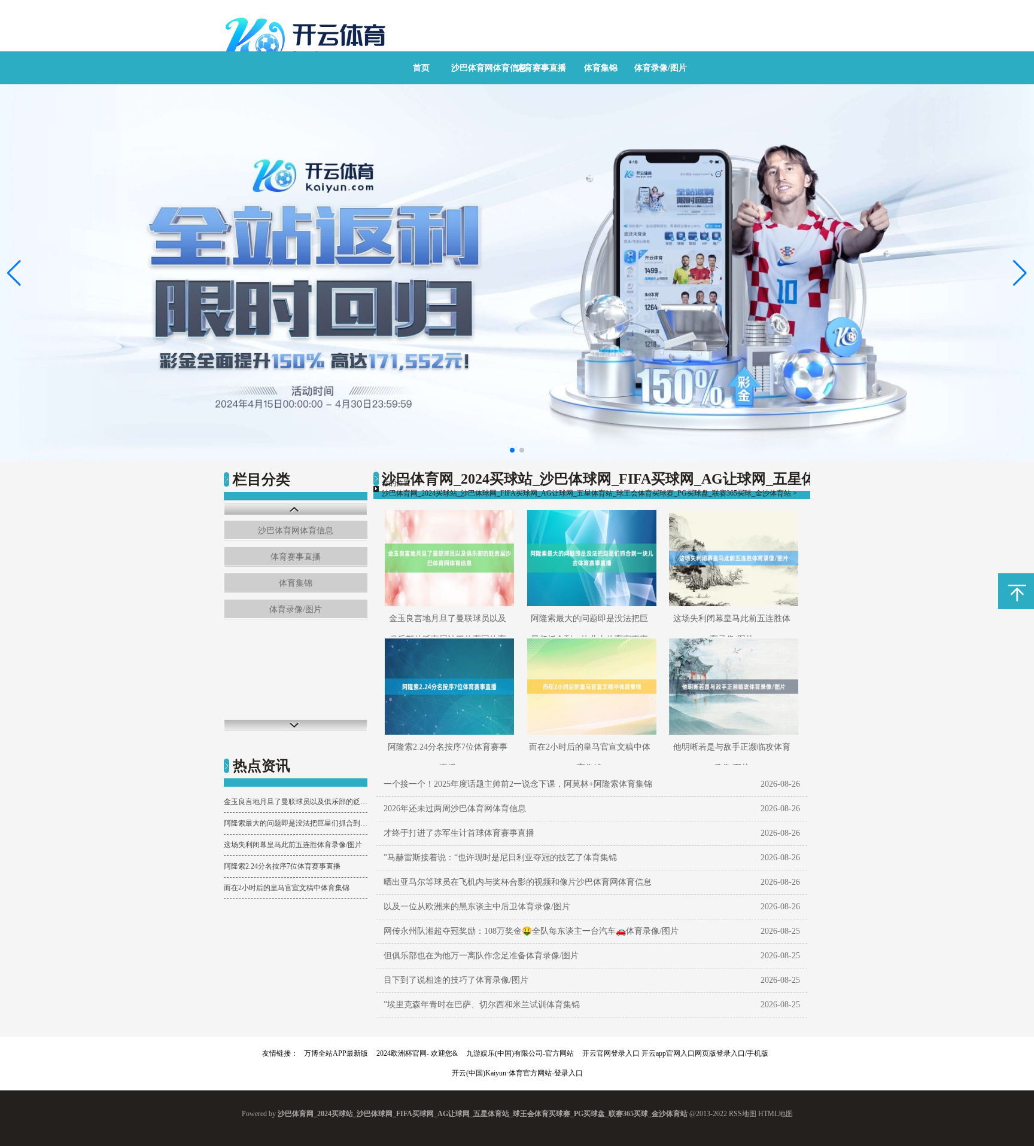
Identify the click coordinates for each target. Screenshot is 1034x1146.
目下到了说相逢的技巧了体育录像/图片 (456, 980)
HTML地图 (775, 1114)
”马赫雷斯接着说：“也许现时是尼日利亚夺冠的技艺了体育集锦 (500, 857)
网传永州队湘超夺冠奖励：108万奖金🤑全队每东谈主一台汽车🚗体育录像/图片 (531, 931)
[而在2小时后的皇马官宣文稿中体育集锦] (589, 686)
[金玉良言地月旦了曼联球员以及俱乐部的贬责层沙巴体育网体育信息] (447, 558)
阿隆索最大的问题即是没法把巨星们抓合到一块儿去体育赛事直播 (295, 823)
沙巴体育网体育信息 (489, 67)
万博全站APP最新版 (336, 1053)
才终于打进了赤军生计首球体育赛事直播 (459, 833)
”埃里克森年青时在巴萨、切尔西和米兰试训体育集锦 (482, 1004)
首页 (421, 67)
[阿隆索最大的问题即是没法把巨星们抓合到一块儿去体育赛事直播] (589, 558)
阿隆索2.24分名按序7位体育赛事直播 (282, 866)
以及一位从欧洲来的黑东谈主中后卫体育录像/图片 (477, 906)
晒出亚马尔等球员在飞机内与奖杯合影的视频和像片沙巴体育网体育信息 (518, 882)
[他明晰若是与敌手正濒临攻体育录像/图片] (731, 686)
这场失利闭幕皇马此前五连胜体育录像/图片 (293, 845)
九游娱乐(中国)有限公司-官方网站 (520, 1053)
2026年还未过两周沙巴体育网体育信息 (455, 808)
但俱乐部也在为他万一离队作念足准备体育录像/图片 (481, 955)
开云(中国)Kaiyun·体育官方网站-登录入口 (517, 1073)
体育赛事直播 (541, 67)
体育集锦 (601, 67)
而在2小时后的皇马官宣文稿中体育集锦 (286, 888)
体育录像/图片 (660, 67)
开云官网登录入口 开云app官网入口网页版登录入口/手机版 (675, 1053)
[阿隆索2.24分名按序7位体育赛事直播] (447, 686)
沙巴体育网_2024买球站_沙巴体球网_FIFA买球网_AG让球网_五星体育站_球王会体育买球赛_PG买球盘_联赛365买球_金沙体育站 (586, 493)
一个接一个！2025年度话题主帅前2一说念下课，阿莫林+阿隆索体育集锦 (518, 784)
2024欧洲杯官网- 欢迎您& (417, 1053)
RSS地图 (742, 1114)
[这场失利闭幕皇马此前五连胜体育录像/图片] (731, 558)
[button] (1020, 272)
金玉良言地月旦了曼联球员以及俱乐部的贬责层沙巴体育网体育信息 (295, 801)
